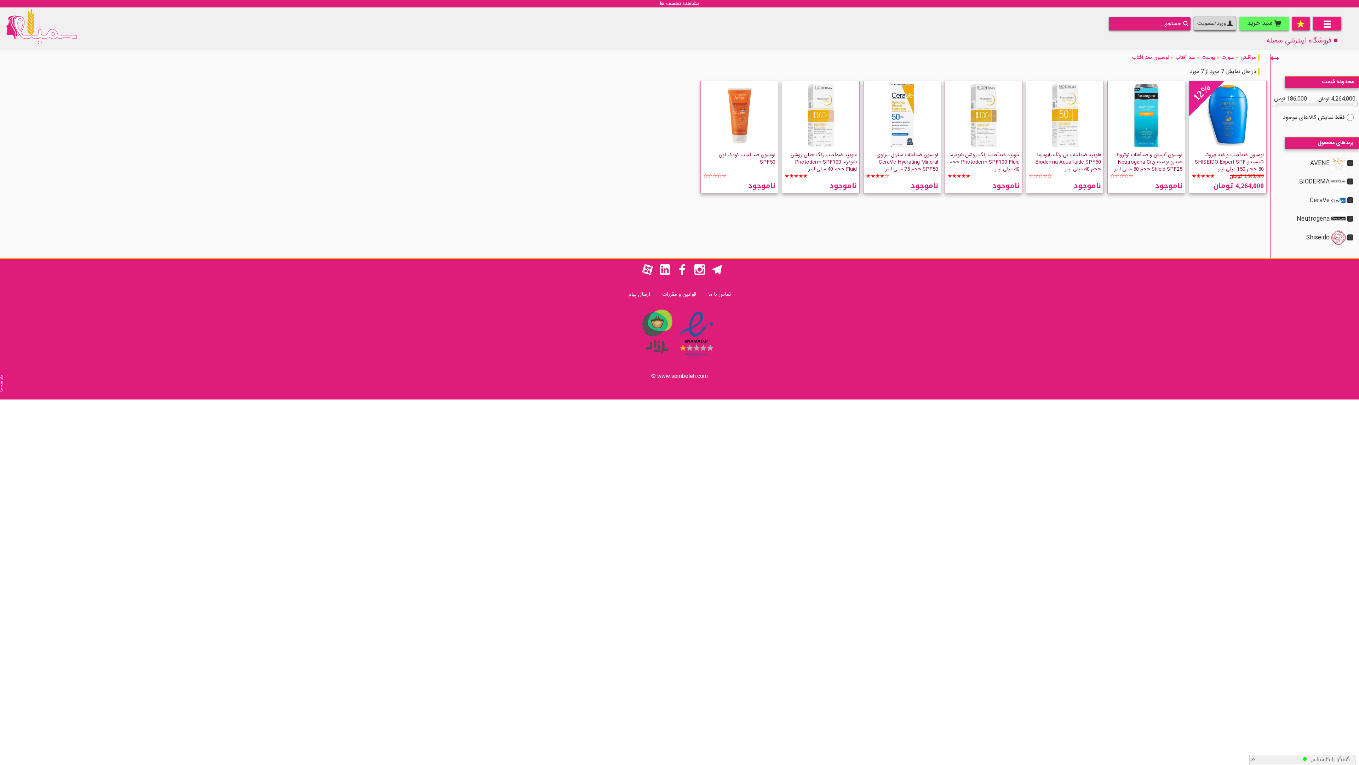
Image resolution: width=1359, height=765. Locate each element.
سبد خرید (1260, 23)
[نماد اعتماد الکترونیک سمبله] (696, 357)
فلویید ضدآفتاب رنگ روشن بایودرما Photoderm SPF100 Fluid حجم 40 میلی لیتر (985, 162)
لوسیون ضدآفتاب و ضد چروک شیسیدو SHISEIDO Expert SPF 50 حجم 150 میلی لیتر (1229, 162)
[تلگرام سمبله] (717, 273)
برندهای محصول (1336, 143)
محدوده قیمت (1338, 82)
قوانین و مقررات (679, 294)
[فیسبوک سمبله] (682, 273)
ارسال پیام (639, 294)
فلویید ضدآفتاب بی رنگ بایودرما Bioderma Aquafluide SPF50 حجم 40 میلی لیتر (1068, 162)
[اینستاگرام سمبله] (699, 273)
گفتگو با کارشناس (1328, 759)
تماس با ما (719, 294)
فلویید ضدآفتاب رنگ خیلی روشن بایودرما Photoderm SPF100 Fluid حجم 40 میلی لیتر (824, 162)
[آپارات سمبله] (647, 273)
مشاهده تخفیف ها (680, 3)
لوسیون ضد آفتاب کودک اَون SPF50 (747, 158)
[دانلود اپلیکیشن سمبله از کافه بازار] (657, 357)
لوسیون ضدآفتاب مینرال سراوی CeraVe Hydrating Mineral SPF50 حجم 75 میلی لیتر (907, 162)
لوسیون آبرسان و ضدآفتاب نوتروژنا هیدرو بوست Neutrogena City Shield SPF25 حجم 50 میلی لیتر (1148, 162)
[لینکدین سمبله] (665, 273)
